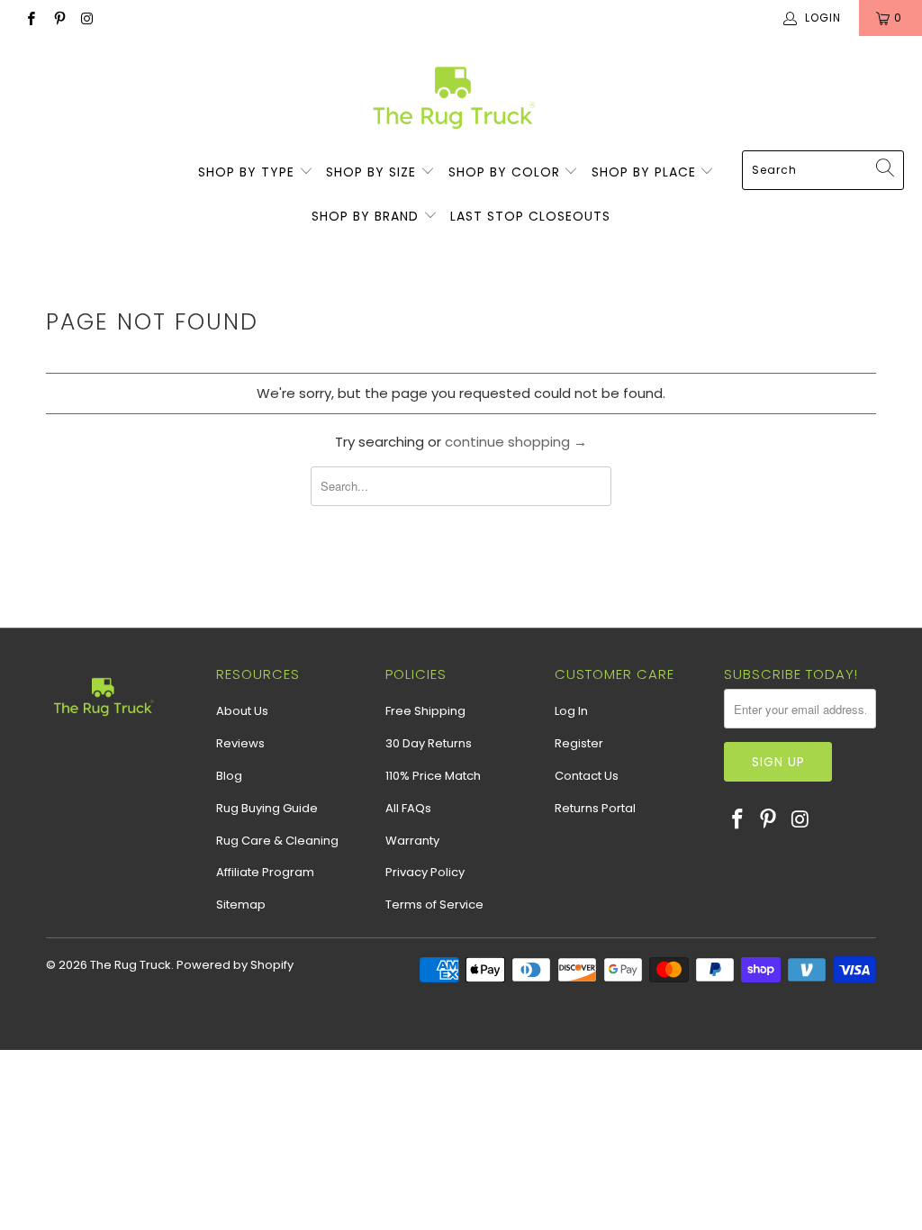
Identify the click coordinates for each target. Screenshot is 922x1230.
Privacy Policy (425, 872)
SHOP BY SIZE (373, 172)
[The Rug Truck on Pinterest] (58, 17)
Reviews (240, 743)
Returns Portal (595, 808)
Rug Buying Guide (267, 808)
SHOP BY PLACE (646, 172)
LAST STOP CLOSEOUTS (530, 216)
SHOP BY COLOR (506, 172)
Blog (229, 775)
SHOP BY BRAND (367, 216)
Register (579, 743)
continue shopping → (516, 441)
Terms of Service (434, 904)
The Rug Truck (130, 964)
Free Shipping (425, 710)
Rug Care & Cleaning (277, 840)
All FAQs (408, 808)
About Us (242, 710)
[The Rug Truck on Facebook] (30, 17)
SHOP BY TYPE (248, 172)
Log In (571, 710)
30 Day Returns (428, 743)
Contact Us (587, 775)
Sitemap (241, 904)
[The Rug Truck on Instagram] (87, 17)
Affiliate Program (265, 872)
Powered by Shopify (235, 964)
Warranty (412, 840)
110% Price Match (433, 775)
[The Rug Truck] (452, 97)
